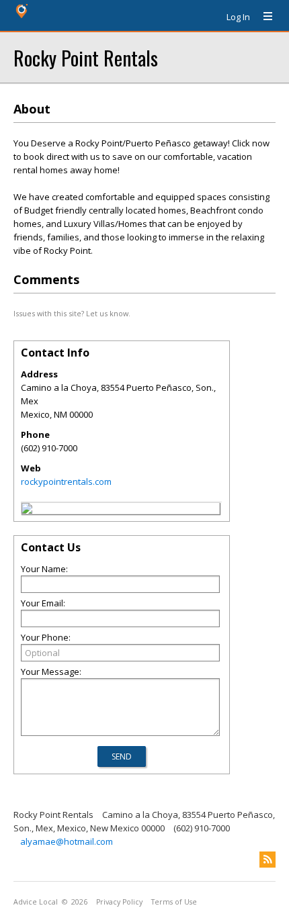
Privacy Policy (119, 902)
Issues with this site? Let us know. (71, 313)
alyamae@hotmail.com (66, 841)
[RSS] (267, 859)
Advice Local (35, 902)
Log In (238, 17)
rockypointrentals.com (66, 481)
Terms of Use (174, 902)
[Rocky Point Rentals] (27, 510)
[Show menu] (263, 17)
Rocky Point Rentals (85, 57)
